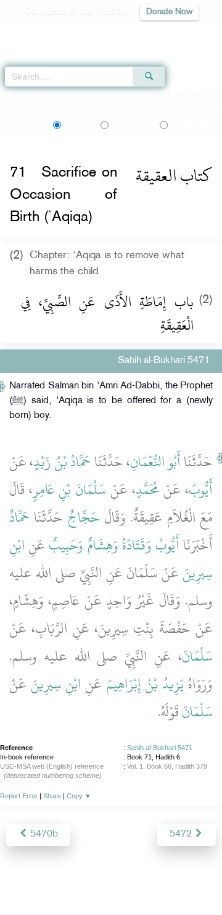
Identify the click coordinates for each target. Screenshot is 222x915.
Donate (111, 893)
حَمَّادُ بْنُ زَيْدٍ (62, 462)
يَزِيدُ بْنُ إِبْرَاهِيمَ (145, 684)
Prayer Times (136, 34)
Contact (188, 879)
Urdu (131, 124)
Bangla (193, 124)
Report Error (19, 796)
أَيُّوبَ (201, 490)
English (78, 124)
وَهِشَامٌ (103, 545)
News (57, 879)
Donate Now (169, 12)
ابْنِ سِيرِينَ (56, 684)
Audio (186, 34)
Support (93, 879)
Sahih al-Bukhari (62, 97)
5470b (43, 834)
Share (52, 796)
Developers (141, 879)
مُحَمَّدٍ (148, 490)
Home (14, 97)
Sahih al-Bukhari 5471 (159, 747)
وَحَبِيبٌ (66, 545)
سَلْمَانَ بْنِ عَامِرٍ (69, 490)
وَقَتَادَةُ (137, 545)
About (25, 879)
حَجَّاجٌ (84, 517)
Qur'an (40, 34)
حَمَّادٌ (19, 517)
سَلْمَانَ (197, 656)
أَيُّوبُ (167, 545)
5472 (182, 834)
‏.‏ (159, 712)
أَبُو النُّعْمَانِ (155, 462)
